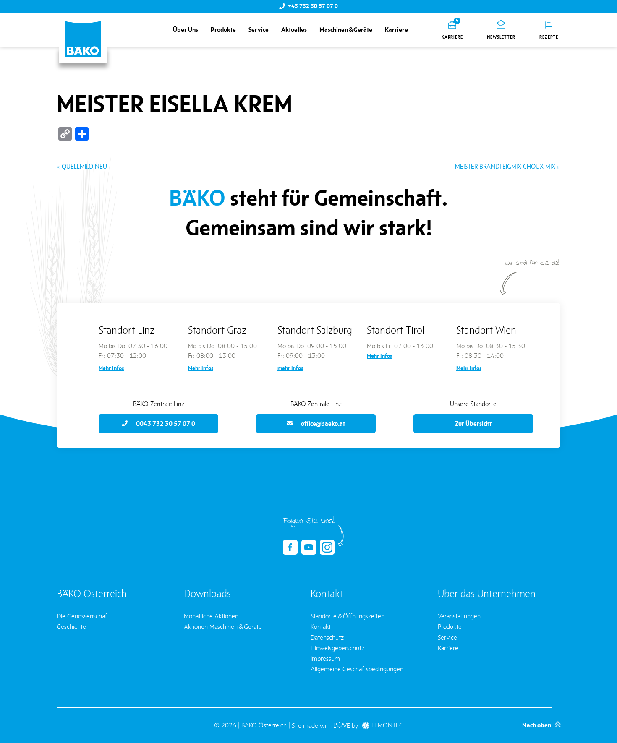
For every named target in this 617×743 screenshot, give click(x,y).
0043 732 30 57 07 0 (165, 424)
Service (258, 30)
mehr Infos (290, 368)
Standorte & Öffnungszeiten (347, 616)
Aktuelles (294, 30)
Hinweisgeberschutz (337, 648)
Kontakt (321, 627)
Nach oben (536, 725)
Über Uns (185, 30)
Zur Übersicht (473, 424)
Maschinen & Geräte (345, 30)
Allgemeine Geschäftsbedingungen (357, 669)
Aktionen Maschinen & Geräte (223, 627)
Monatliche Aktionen (211, 616)
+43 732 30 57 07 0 (313, 6)
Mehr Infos (111, 368)
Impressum (325, 658)
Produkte (223, 30)
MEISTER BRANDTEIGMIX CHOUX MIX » (507, 166)
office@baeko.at (323, 424)
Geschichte (71, 627)
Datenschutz (327, 637)
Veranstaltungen (459, 616)
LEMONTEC (387, 725)
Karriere (396, 30)
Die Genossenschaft (83, 616)
